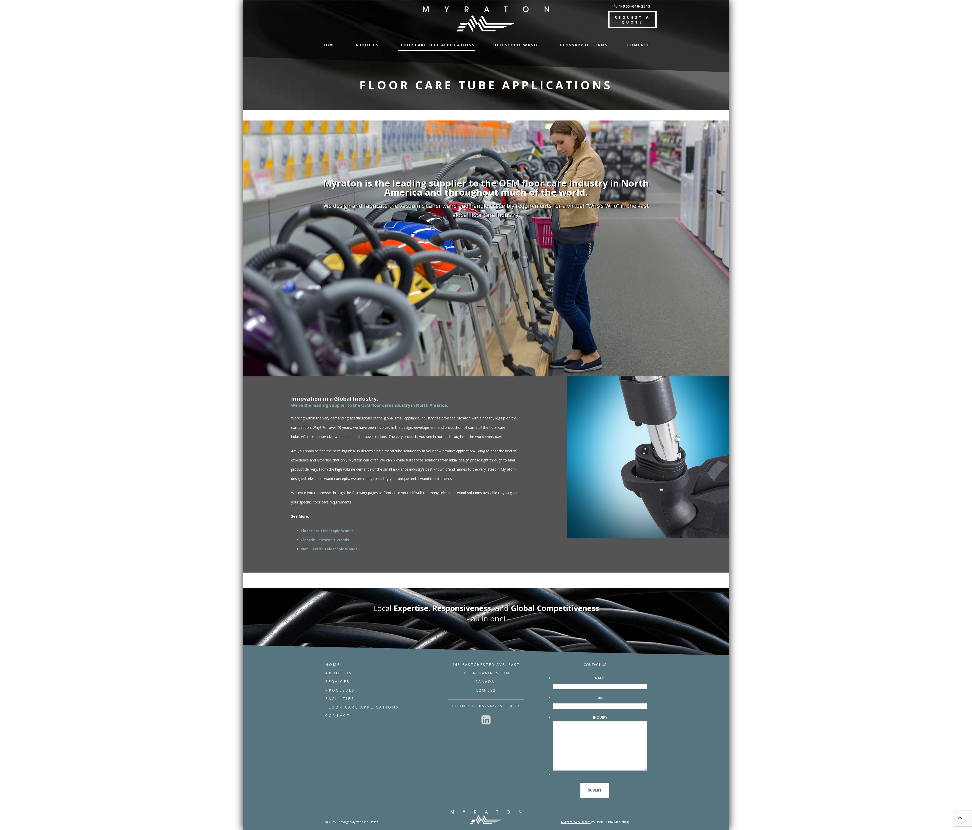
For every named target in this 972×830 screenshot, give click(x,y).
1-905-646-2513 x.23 (496, 705)
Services (337, 681)
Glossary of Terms (584, 44)
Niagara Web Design (576, 822)
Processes (340, 690)
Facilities (339, 698)
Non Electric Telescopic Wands (329, 548)
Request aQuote (632, 20)
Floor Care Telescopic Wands (327, 530)
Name (600, 678)
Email (600, 697)
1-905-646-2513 (634, 6)
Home (329, 44)
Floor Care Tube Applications (436, 44)
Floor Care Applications (362, 707)
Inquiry (600, 717)
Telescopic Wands (517, 44)
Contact (638, 44)
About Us (367, 44)
